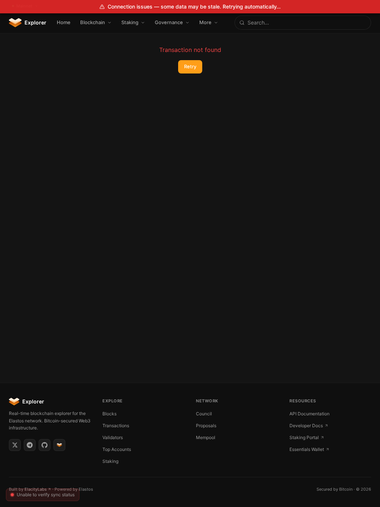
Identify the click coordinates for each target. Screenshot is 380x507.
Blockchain (92, 22)
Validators (112, 437)
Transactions (115, 425)
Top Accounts (116, 449)
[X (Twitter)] (15, 445)
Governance (169, 22)
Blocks (109, 413)
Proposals (206, 425)
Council (204, 413)
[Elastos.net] (59, 445)
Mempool (205, 437)
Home (64, 22)
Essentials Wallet (306, 449)
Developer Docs (306, 425)
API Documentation (309, 413)
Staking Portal (304, 437)
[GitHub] (44, 445)
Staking (129, 22)
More (205, 22)
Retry (190, 66)
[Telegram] (30, 445)
